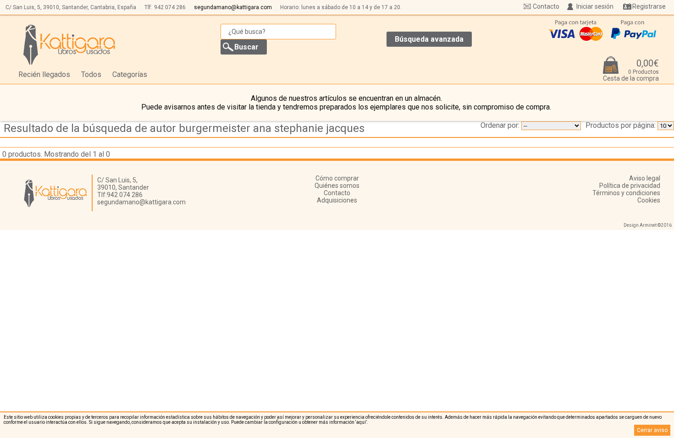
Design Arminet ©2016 (648, 225)
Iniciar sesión (594, 6)
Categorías (129, 74)
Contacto (546, 6)
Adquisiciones (337, 200)
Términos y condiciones (626, 193)
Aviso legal (644, 178)
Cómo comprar (337, 178)
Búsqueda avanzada (429, 39)
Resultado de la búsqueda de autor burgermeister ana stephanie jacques (184, 128)
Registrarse (649, 6)
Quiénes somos (337, 185)
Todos (91, 74)
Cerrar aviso (652, 430)
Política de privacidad (629, 185)
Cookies (648, 200)
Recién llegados (44, 74)
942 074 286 (170, 7)
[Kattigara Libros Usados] (69, 44)
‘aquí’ (361, 422)
